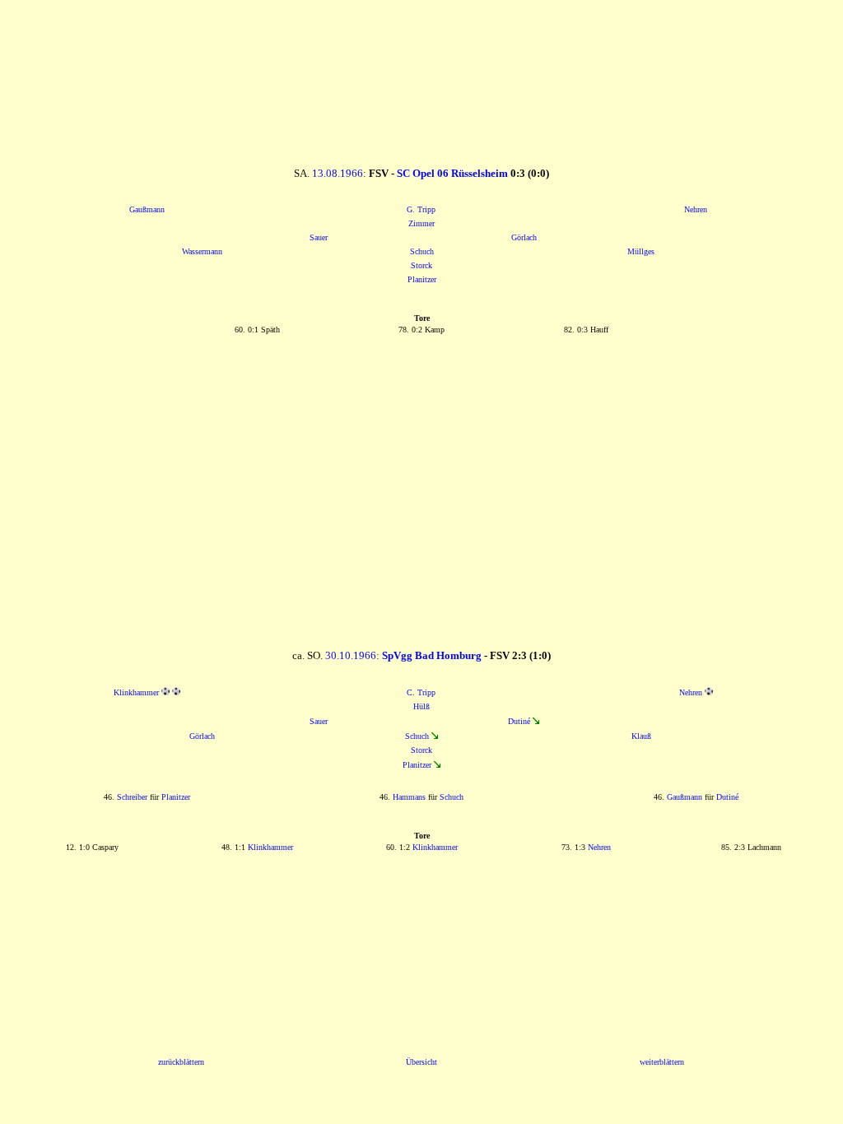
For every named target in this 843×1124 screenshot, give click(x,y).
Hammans (409, 796)
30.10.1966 (350, 655)
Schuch (422, 251)
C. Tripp (421, 692)
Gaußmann (147, 209)
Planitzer (422, 279)
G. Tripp (421, 209)
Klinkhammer (136, 692)
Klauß (641, 736)
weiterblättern (662, 1061)
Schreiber (132, 796)
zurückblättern (181, 1061)
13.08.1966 (337, 173)
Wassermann (202, 251)
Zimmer (421, 223)
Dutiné (519, 721)
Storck (421, 265)
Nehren (695, 209)
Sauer (319, 237)
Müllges (640, 251)
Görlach (524, 237)
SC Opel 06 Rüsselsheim (452, 173)
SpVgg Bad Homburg (432, 655)
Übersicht (421, 1061)
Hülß (421, 706)
